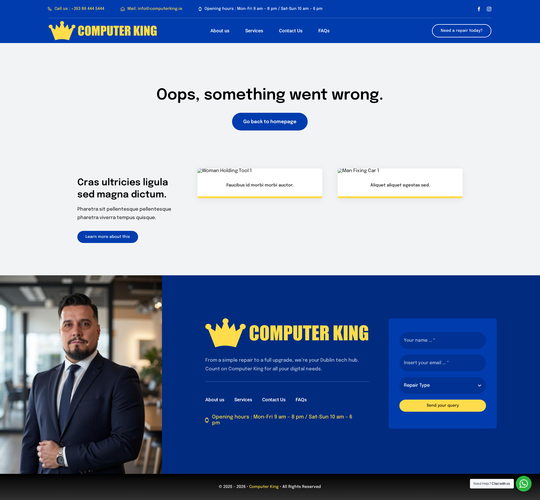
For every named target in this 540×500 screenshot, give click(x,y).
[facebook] (479, 9)
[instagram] (489, 9)
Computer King (264, 487)
